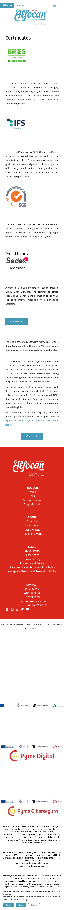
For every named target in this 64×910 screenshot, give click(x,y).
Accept (8, 905)
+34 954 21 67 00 (36, 605)
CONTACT (32, 585)
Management (32, 530)
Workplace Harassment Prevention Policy (32, 571)
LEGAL (32, 547)
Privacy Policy (32, 551)
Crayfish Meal (32, 504)
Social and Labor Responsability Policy (32, 567)
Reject (21, 905)
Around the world (32, 534)
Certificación (16, 321)
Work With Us (32, 593)
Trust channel (32, 597)
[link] (18, 5)
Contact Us (32, 436)
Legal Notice (32, 555)
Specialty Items (32, 500)
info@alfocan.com (35, 601)
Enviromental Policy (32, 563)
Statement (32, 526)
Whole (32, 492)
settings (24, 899)
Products (32, 488)
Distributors (32, 589)
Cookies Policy (32, 559)
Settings (34, 905)
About (32, 517)
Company (32, 521)
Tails (32, 496)
